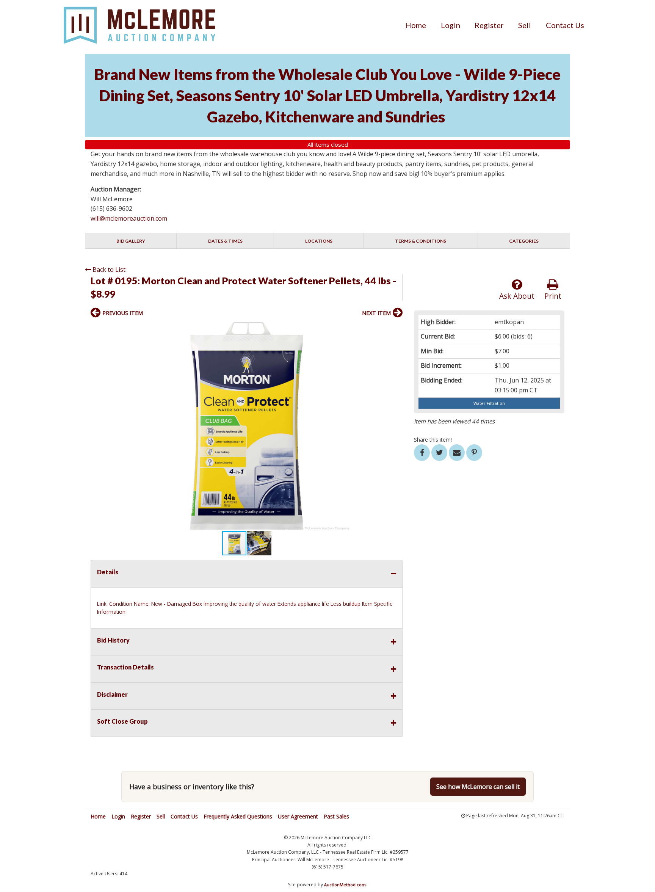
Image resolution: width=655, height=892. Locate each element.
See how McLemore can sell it (478, 786)
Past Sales (336, 816)
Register (489, 25)
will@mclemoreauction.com (129, 218)
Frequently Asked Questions (238, 816)
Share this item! (433, 439)
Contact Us (565, 25)
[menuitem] (415, 25)
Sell (524, 25)
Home (415, 25)
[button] (396, 329)
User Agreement (298, 816)
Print (552, 296)
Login (450, 25)
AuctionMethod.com (345, 884)
